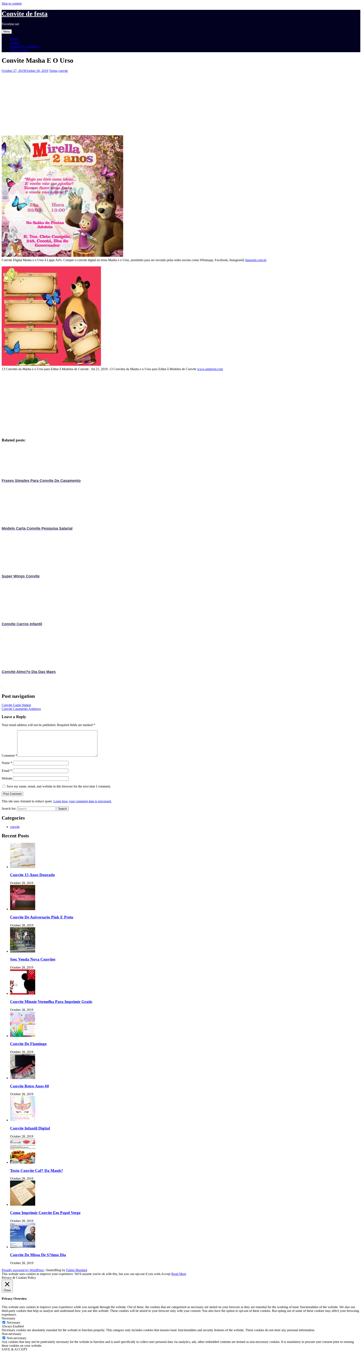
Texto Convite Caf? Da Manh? (36, 1170)
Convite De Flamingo (28, 1044)
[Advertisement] (127, 102)
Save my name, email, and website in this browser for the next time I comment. (59, 786)
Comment (9, 755)
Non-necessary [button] (11, 1334)
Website (7, 778)
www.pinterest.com (210, 369)
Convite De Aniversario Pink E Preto (41, 917)
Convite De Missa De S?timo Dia (38, 1255)
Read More (178, 1274)
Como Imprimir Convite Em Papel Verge (45, 1212)
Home (14, 39)
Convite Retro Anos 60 (29, 1086)
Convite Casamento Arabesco (21, 709)
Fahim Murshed (76, 1270)
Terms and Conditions (24, 46)
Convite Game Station (16, 705)
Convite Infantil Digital (30, 1128)
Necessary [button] (8, 1318)
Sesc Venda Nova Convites (32, 959)
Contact (15, 42)
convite (63, 71)
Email (7, 770)
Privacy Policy (19, 50)
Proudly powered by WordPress (23, 1270)
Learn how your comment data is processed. (82, 801)
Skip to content (12, 3)
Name (7, 763)
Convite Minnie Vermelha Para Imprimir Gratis (51, 1001)
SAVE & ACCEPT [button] (14, 1349)
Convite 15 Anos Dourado (32, 875)
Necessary (13, 1322)
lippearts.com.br (255, 260)
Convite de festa (25, 13)
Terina (53, 71)
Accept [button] (166, 1274)
